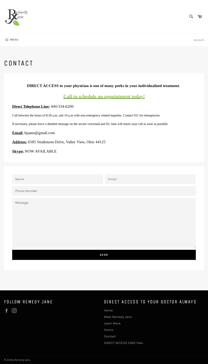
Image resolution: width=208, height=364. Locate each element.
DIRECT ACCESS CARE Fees (123, 343)
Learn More (112, 323)
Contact (110, 336)
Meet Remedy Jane (118, 317)
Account (199, 39)
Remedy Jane (22, 359)
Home (108, 310)
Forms (108, 330)
